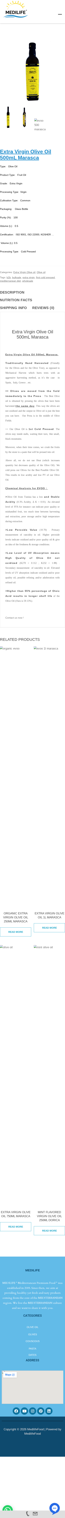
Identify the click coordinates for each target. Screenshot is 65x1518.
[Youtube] (24, 1411)
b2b (9, 277)
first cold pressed (45, 277)
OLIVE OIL (32, 1327)
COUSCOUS (33, 1341)
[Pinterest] (40, 1411)
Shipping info (13, 308)
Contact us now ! (14, 617)
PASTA (32, 1348)
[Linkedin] (49, 1411)
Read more (15, 932)
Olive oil (41, 272)
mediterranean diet (10, 280)
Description (12, 292)
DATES (32, 1355)
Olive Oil (18, 429)
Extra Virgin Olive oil (24, 272)
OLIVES (32, 1334)
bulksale (16, 277)
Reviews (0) (43, 308)
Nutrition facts (16, 300)
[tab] (14, 292)
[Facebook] (16, 1411)
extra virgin (29, 277)
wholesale (27, 280)
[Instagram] (32, 1411)
